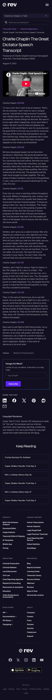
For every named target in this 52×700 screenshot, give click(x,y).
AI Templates (8, 540)
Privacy (24, 689)
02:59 (20, 322)
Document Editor (9, 528)
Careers (30, 616)
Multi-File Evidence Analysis (10, 523)
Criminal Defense (9, 567)
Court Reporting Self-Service (35, 539)
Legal (5, 689)
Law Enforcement (10, 571)
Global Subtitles (33, 544)
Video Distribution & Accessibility (11, 596)
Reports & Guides (34, 567)
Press (29, 620)
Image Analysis (9, 532)
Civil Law (6, 575)
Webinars (31, 583)
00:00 (20, 103)
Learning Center (33, 571)
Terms (18, 689)
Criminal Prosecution (11, 563)
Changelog (8, 624)
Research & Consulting (12, 583)
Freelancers (31, 632)
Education (7, 591)
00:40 (20, 147)
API (5, 612)
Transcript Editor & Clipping (14, 536)
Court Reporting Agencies (13, 579)
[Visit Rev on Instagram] (26, 660)
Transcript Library (34, 575)
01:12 (20, 188)
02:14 (20, 262)
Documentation (10, 616)
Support (30, 636)
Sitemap (46, 689)
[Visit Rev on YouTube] (41, 660)
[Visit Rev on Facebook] (10, 660)
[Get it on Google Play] (34, 669)
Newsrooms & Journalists (13, 587)
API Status (8, 620)
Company (31, 612)
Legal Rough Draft (34, 530)
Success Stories (33, 579)
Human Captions (33, 526)
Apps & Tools (32, 591)
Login (26, 693)
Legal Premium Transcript (37, 534)
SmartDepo (31, 548)
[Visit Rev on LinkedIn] (34, 660)
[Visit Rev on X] (18, 660)
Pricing (5, 548)
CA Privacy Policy (35, 689)
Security (30, 628)
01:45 (20, 227)
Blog (29, 563)
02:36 (20, 292)
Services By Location (35, 595)
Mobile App (7, 544)
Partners (30, 624)
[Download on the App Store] (18, 669)
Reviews (30, 587)
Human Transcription (35, 522)
